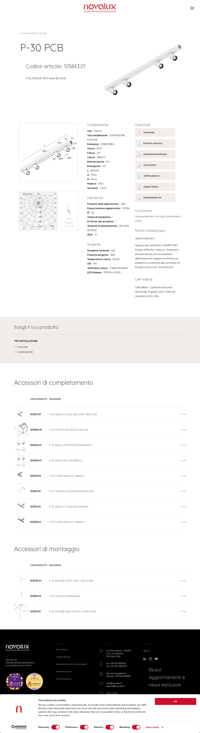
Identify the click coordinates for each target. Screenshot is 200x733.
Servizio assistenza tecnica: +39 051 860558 (118, 674)
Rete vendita (62, 650)
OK (175, 701)
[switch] (84, 727)
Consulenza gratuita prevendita (71, 664)
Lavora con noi (63, 657)
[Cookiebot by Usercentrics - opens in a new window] (19, 727)
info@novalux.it (114, 683)
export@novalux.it (115, 686)
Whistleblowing (63, 679)
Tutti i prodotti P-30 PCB (34, 33)
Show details (152, 727)
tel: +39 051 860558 (116, 663)
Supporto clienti (64, 672)
